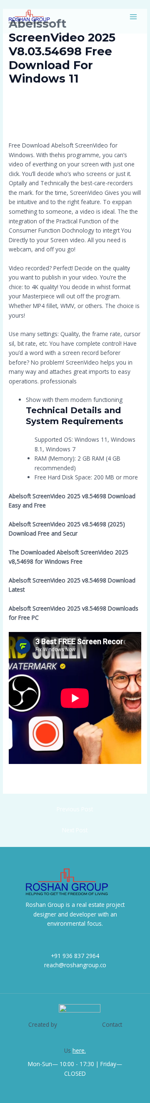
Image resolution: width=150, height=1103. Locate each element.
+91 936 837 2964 (75, 956)
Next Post (75, 830)
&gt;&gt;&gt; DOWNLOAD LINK (60, 118)
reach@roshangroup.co (75, 965)
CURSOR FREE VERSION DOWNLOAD (57, 780)
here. (79, 1050)
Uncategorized (31, 94)
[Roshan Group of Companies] (29, 17)
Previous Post (75, 809)
